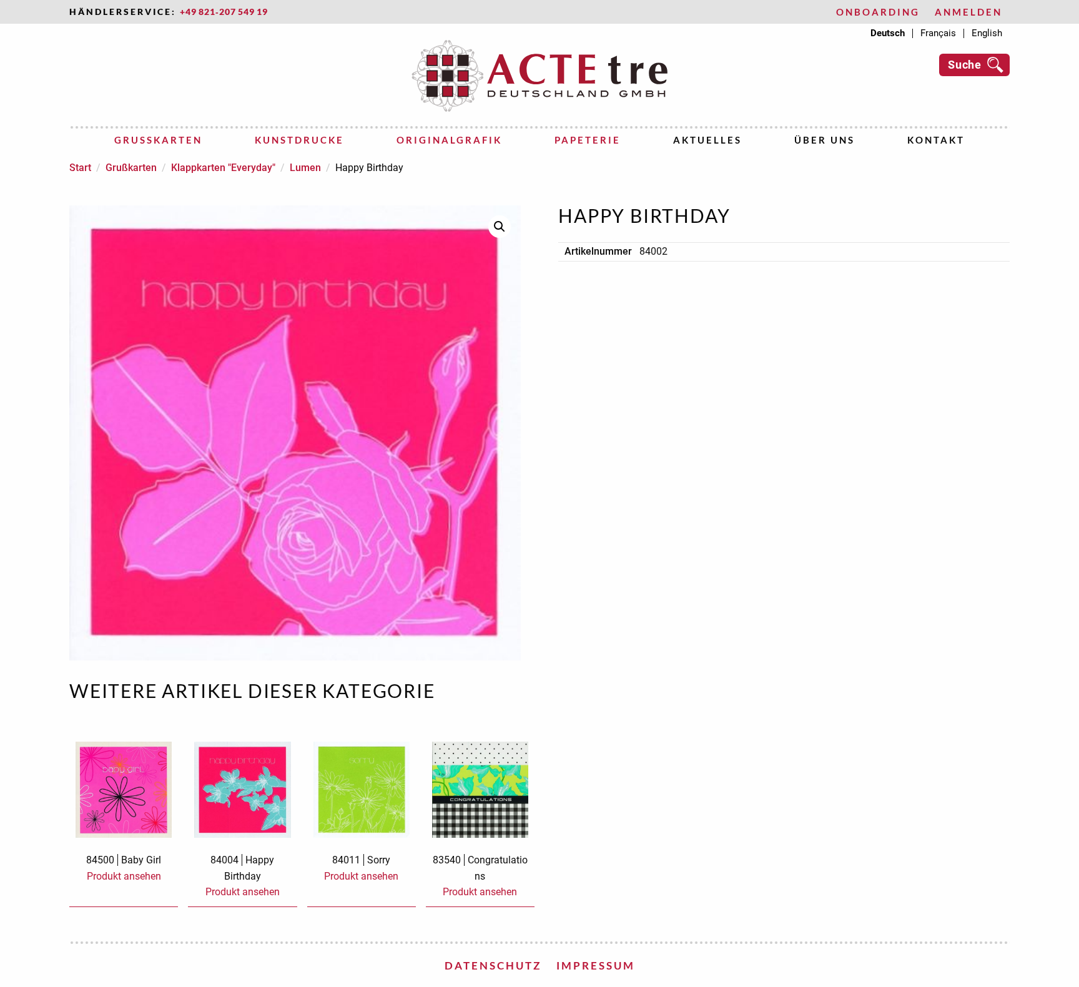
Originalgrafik (449, 139)
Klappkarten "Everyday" (223, 168)
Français (938, 33)
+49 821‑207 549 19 (224, 11)
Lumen (305, 168)
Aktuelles (707, 139)
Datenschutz (493, 965)
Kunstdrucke (299, 139)
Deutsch (887, 33)
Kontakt (936, 139)
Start (80, 168)
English (987, 33)
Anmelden (968, 12)
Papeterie (587, 139)
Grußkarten (158, 139)
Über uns (824, 139)
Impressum (595, 965)
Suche (965, 64)
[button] (499, 226)
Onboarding (878, 12)
